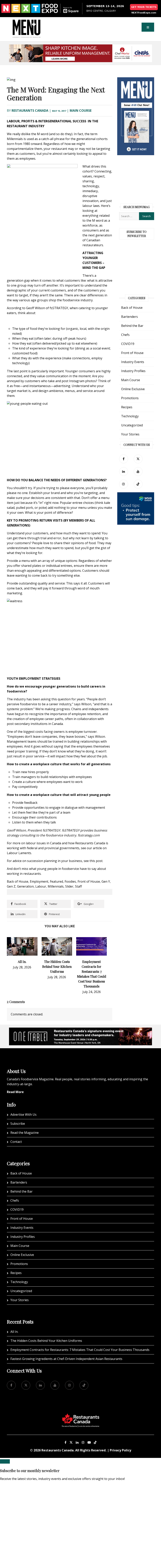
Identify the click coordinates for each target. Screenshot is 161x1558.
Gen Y (106, 881)
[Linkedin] (77, 1442)
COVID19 (127, 344)
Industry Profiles (133, 371)
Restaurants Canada (30, 110)
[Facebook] (123, 458)
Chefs (125, 335)
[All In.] (22, 939)
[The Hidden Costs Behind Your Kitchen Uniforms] (57, 939)
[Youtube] (89, 1442)
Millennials (56, 886)
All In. (22, 962)
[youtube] (138, 471)
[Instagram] (83, 1442)
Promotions (130, 398)
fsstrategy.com (89, 835)
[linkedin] (123, 471)
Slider (69, 886)
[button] (148, 27)
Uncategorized (132, 425)
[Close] (5, 1461)
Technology (130, 416)
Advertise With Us (23, 1114)
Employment (39, 881)
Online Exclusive (133, 389)
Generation (25, 886)
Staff (78, 886)
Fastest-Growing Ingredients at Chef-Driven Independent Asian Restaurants (66, 1359)
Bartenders (129, 316)
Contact (16, 1141)
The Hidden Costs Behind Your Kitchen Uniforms (57, 967)
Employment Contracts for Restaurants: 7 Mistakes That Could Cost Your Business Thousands (79, 1350)
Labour (40, 886)
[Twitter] (138, 458)
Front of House (89, 881)
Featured (56, 881)
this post (96, 861)
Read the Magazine (24, 1132)
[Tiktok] (138, 484)
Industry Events (132, 362)
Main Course (80, 110)
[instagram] (123, 484)
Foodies (70, 881)
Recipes (126, 407)
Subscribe (17, 1123)
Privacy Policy (120, 1450)
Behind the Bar (132, 326)
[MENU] (26, 22)
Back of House (17, 881)
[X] (71, 1442)
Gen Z (11, 886)
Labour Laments (19, 853)
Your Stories (130, 434)
